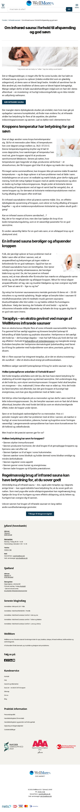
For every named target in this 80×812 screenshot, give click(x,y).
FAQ (5, 680)
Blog (5, 699)
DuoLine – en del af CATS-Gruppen (14, 688)
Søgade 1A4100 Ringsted (8, 576)
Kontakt (6, 676)
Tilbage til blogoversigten (40, 514)
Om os (6, 695)
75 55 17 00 (7, 550)
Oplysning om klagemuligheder (13, 726)
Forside (4, 20)
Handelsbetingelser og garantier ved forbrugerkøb (19, 722)
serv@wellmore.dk (22, 558)
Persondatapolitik (9, 714)
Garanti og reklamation (11, 684)
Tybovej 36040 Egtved (8, 534)
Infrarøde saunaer (14, 20)
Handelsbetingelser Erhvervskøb (14, 718)
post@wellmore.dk (19, 556)
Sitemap (6, 691)
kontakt (22, 586)
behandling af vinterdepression (40, 341)
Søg (69, 9)
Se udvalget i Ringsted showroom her (15, 591)
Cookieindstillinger (9, 730)
